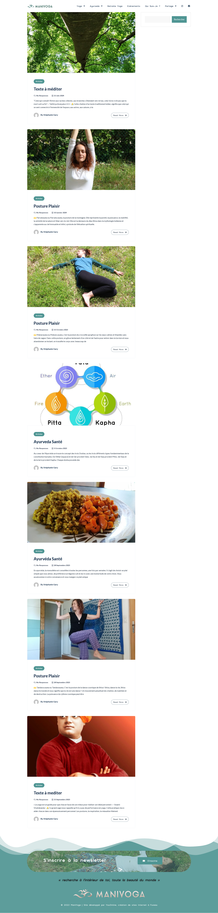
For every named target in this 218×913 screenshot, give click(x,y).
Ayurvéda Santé (48, 558)
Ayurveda (95, 6)
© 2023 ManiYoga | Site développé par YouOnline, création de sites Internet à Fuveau (109, 905)
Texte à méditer (48, 88)
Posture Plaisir (47, 206)
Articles (39, 81)
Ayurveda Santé (48, 441)
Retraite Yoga (114, 6)
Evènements (133, 6)
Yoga (80, 6)
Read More (118, 115)
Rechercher (179, 19)
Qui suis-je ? (152, 6)
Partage (170, 6)
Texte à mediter (48, 792)
